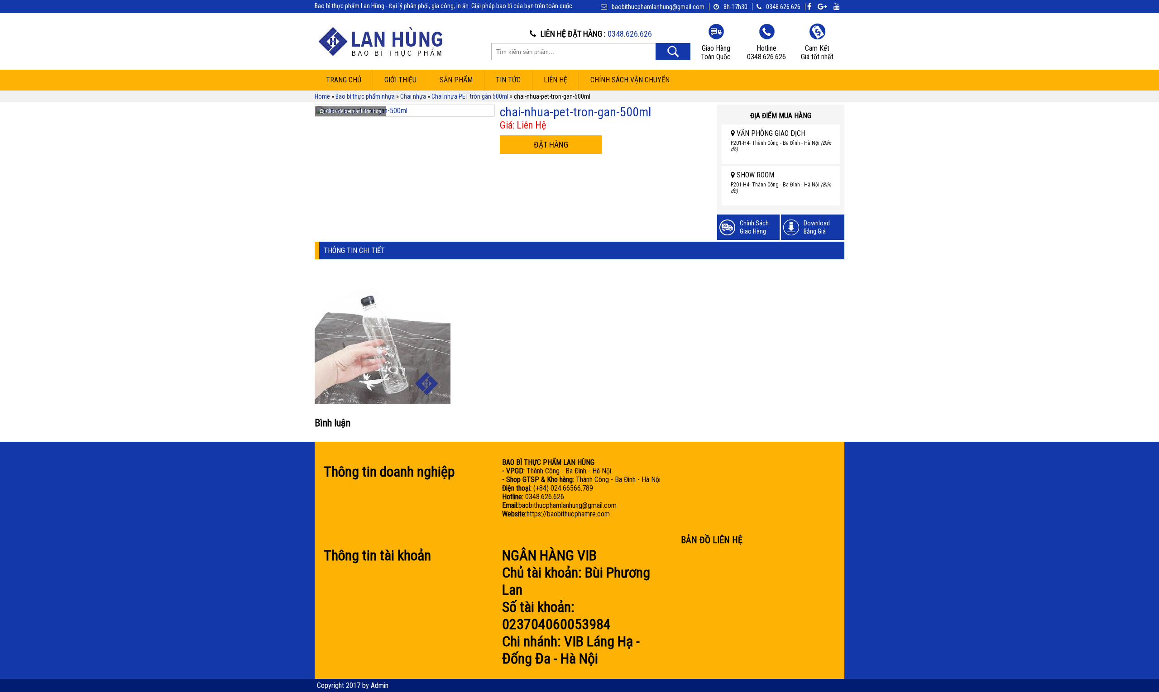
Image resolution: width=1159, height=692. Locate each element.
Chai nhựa (413, 96)
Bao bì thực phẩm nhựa (365, 96)
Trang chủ (343, 80)
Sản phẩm (456, 80)
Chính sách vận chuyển (630, 80)
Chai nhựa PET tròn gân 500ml (469, 96)
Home (322, 96)
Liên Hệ (555, 80)
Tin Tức (508, 80)
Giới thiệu (400, 80)
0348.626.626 (783, 6)
